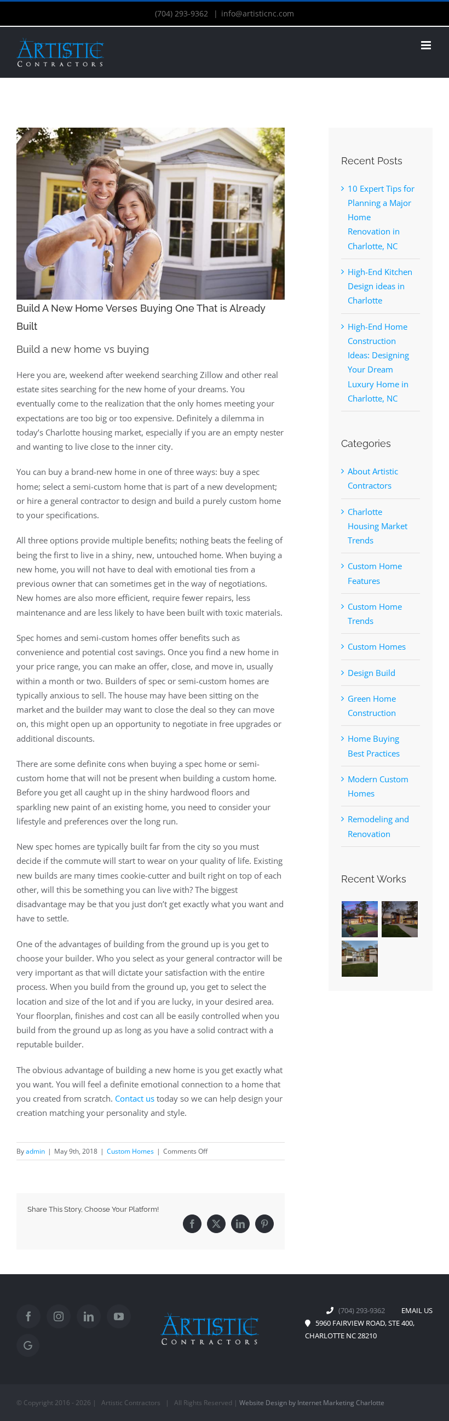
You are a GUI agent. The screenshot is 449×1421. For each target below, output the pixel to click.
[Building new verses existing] (150, 214)
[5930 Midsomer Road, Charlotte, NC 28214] (400, 919)
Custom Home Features (375, 573)
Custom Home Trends (375, 613)
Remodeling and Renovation (378, 826)
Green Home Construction (372, 705)
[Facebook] (192, 1223)
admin (35, 1151)
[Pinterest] (264, 1223)
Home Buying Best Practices (374, 745)
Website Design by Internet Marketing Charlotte (311, 1402)
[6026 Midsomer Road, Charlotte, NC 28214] (360, 958)
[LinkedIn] (240, 1223)
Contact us (134, 1098)
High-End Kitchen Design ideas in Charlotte (380, 286)
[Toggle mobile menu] (427, 45)
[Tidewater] (360, 919)
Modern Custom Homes (378, 786)
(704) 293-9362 (182, 13)
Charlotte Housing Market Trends (377, 526)
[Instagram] (59, 1316)
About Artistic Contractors (373, 478)
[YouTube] (119, 1316)
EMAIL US (414, 1310)
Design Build (371, 672)
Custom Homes (130, 1151)
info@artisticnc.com (257, 13)
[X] (216, 1223)
